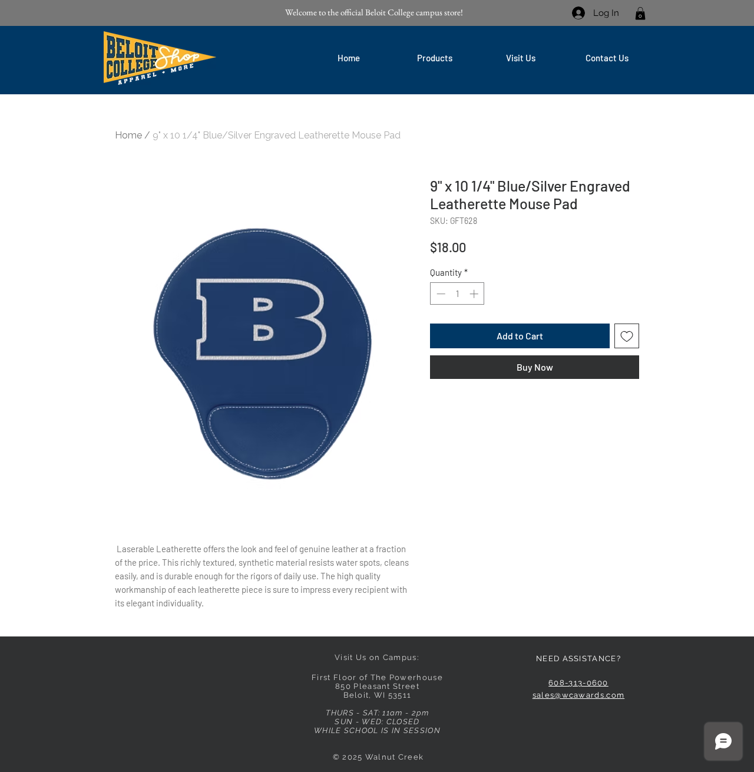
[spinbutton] (457, 294)
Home (128, 135)
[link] (640, 13)
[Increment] (475, 294)
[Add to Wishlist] (626, 336)
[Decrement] (440, 294)
